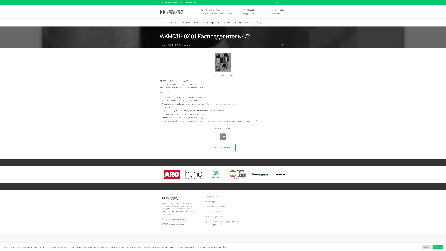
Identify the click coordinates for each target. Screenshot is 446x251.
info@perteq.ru (248, 13)
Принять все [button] (438, 247)
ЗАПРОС (277, 2)
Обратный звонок (273, 13)
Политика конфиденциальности (174, 219)
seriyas (162, 45)
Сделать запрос (223, 147)
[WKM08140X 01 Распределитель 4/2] (223, 62)
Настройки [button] (426, 247)
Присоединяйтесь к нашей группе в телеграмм (179, 2)
